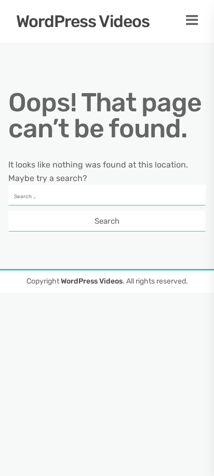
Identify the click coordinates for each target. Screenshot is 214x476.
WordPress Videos (83, 21)
